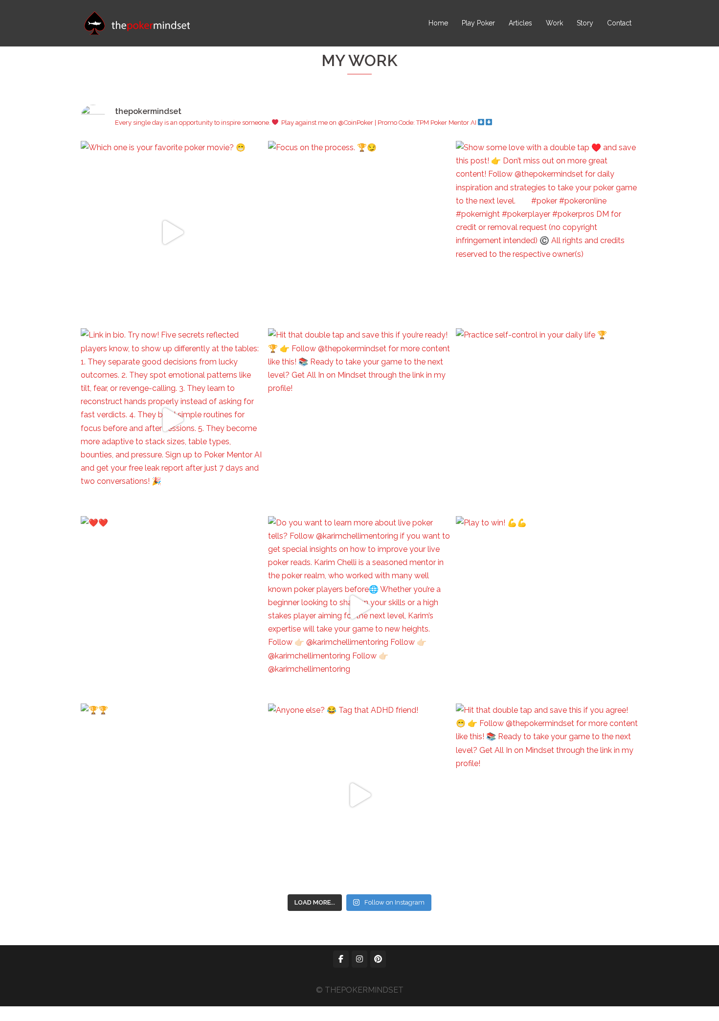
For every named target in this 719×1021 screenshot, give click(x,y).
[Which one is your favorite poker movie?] (172, 232)
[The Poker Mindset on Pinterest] (378, 959)
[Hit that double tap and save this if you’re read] (359, 419)
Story (585, 23)
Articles (520, 23)
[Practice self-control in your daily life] (547, 419)
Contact (619, 23)
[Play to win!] (547, 607)
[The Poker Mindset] (137, 22)
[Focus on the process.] (359, 232)
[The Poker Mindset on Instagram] (359, 959)
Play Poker (478, 23)
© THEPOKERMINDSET (360, 990)
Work (554, 23)
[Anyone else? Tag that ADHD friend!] (359, 794)
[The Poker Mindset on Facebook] (341, 959)
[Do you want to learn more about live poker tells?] (359, 607)
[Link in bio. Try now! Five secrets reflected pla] (172, 419)
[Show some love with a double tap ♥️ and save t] (547, 232)
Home (438, 23)
